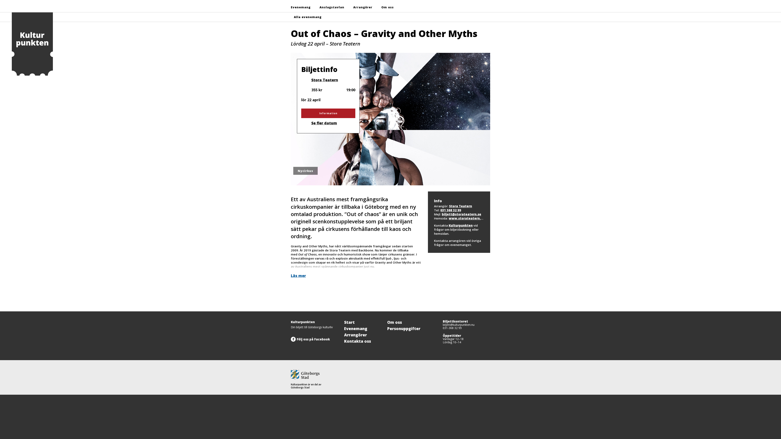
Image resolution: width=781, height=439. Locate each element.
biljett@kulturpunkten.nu (458, 325)
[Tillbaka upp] (485, 311)
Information (328, 113)
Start (349, 322)
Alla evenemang (308, 17)
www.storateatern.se (466, 218)
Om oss (387, 7)
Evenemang (301, 7)
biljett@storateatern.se (461, 214)
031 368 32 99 (450, 210)
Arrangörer (362, 7)
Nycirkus (305, 171)
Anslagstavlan (332, 7)
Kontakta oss (357, 341)
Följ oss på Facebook (313, 339)
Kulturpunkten (461, 225)
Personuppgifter (403, 328)
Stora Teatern (324, 79)
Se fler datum (324, 123)
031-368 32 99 (452, 328)
